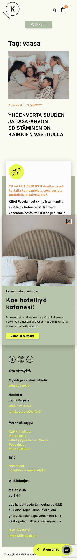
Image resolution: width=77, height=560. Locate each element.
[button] (69, 221)
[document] (38, 280)
